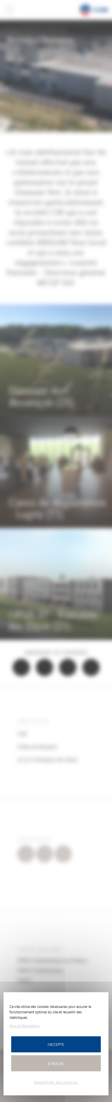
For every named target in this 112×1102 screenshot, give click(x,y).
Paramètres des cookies (56, 1082)
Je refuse (56, 1063)
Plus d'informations (24, 1025)
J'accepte (56, 1044)
